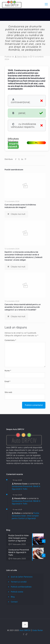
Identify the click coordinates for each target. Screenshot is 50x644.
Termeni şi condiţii (19, 582)
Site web (8, 392)
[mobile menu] (46, 4)
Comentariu (10, 340)
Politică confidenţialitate (21, 587)
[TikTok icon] (26, 634)
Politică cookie (17, 592)
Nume (8, 370)
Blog (13, 597)
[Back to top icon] (25, 625)
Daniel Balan (22, 56)
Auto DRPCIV (25, 630)
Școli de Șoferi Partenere (21, 577)
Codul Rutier (37, 630)
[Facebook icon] (23, 634)
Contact (14, 602)
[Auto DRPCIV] (11, 4)
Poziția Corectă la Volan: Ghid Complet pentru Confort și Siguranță (25, 515)
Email (7, 381)
